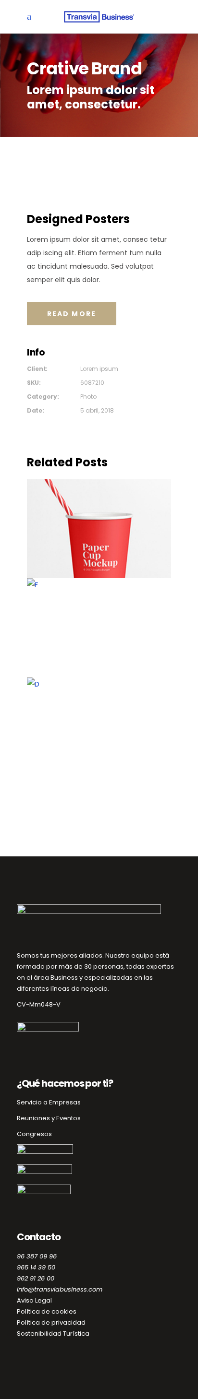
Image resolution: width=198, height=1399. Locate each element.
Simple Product (99, 530)
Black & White (99, 629)
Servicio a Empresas (49, 1102)
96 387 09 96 (37, 1256)
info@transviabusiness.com (59, 1289)
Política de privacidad (51, 1322)
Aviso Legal (34, 1300)
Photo (88, 396)
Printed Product (99, 728)
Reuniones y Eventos (49, 1118)
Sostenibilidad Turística (53, 1333)
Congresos (34, 1133)
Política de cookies (46, 1311)
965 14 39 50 (36, 1267)
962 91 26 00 (35, 1278)
